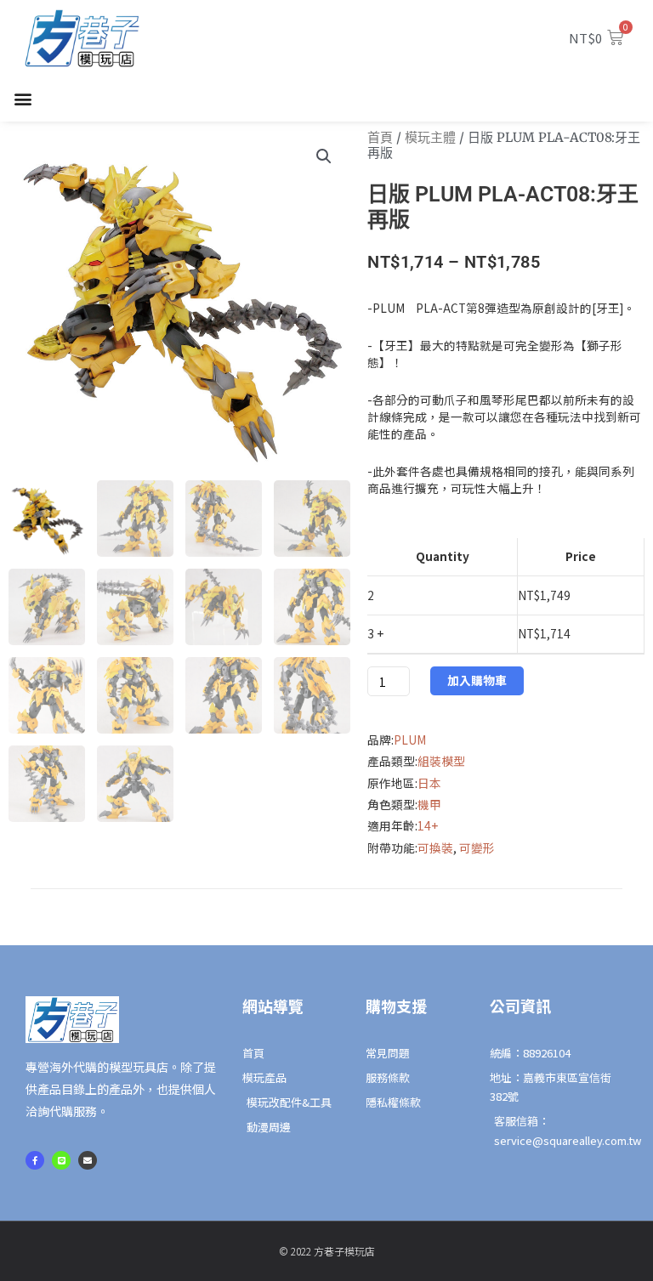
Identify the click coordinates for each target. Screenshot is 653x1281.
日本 (429, 782)
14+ (427, 825)
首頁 (380, 137)
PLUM (410, 739)
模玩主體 (430, 137)
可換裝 (435, 847)
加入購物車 (477, 680)
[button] (23, 99)
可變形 (477, 847)
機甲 (429, 804)
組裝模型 (441, 760)
